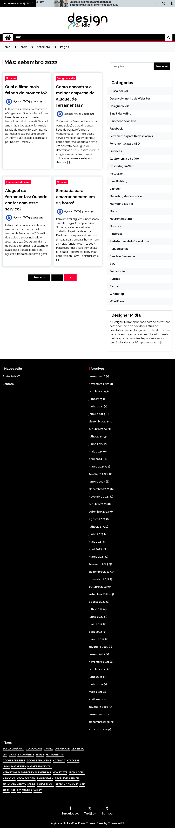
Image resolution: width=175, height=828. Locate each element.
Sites (6, 790)
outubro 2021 (97, 669)
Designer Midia (66, 78)
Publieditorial (119, 248)
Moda (113, 211)
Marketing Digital (121, 203)
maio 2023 (95, 541)
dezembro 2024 (99, 421)
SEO (112, 263)
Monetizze (60, 772)
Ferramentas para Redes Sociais (131, 136)
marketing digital (39, 766)
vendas (27, 790)
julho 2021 (95, 676)
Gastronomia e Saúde (124, 158)
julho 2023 (96, 526)
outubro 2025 (97, 391)
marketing (18, 766)
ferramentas (55, 754)
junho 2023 (96, 534)
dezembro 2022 (99, 571)
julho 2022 (96, 609)
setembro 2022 (99, 594)
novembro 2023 (99, 496)
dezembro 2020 (99, 722)
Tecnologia (117, 271)
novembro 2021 (99, 661)
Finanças (116, 151)
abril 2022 (95, 631)
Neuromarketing (121, 218)
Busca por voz (119, 91)
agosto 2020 (97, 729)
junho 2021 (96, 684)
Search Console (67, 784)
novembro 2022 (99, 579)
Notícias (11, 78)
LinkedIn (115, 188)
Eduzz (40, 754)
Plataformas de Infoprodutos (129, 241)
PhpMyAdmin (45, 778)
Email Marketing (120, 113)
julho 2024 (96, 436)
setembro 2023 (99, 511)
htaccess (73, 760)
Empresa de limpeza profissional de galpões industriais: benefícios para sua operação (75, 3)
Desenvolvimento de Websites (130, 98)
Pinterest (116, 233)
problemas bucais (67, 778)
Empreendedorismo (18, 182)
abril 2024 (95, 459)
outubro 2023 (98, 504)
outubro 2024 (98, 429)
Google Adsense (14, 760)
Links (6, 766)
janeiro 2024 (97, 481)
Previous (39, 277)
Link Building (118, 181)
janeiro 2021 (97, 714)
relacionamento (14, 784)
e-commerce (25, 754)
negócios (9, 778)
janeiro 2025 (97, 414)
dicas (12, 754)
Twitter (114, 286)
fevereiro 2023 (98, 564)
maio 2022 (95, 624)
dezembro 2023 (99, 489)
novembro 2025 (99, 384)
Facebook (116, 128)
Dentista (77, 748)
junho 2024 (96, 444)
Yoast (37, 790)
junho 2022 (96, 616)
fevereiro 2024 (98, 474)
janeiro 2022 (97, 654)
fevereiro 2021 (98, 707)
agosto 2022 (97, 601)
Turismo (115, 278)
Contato (8, 384)
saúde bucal (45, 784)
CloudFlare (34, 748)
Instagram (116, 173)
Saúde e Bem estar (122, 256)
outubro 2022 (98, 586)
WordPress (117, 301)
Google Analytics (38, 760)
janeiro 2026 (97, 376)
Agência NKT (11, 376)
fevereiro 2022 (98, 646)
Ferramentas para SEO (125, 143)
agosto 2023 (97, 519)
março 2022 (96, 639)
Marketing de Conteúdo (126, 196)
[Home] (8, 37)
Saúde (31, 784)
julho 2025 (95, 399)
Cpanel (48, 748)
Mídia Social (77, 772)
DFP (5, 754)
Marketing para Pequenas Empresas (27, 772)
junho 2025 (96, 406)
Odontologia (26, 778)
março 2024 (97, 466)
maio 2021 (95, 691)
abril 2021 (95, 699)
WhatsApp (117, 293)
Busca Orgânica (13, 748)
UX (19, 790)
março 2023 (96, 556)
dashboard (62, 748)
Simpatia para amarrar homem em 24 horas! (75, 196)
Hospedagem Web (122, 166)
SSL (13, 790)
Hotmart (59, 760)
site (82, 784)
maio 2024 (96, 451)
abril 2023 (95, 549)
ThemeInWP (116, 823)
